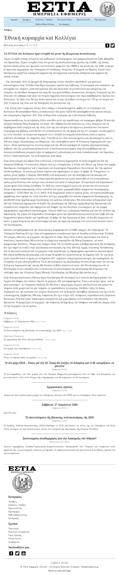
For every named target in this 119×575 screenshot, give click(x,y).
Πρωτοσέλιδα (83, 19)
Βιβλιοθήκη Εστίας (44, 24)
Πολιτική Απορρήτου (18, 532)
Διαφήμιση (13, 542)
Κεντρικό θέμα (64, 19)
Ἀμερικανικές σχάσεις (59, 387)
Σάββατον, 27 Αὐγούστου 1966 (19, 321)
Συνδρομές (64, 24)
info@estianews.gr (90, 567)
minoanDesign (64, 570)
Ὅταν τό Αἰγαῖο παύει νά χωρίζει (20, 357)
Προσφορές (100, 19)
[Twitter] (112, 46)
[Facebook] (107, 46)
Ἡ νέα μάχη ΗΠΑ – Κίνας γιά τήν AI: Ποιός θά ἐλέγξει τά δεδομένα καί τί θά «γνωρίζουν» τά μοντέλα (59, 364)
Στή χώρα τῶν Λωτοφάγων (17, 348)
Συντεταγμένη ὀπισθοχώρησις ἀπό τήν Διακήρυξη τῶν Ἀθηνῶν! (59, 438)
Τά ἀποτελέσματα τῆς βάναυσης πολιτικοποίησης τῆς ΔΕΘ (32, 330)
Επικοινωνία (14, 538)
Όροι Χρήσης (15, 535)
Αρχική (14, 19)
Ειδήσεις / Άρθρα (44, 19)
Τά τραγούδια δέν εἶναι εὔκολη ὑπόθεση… (24, 339)
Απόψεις (26, 19)
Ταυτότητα (13, 528)
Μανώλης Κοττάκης (14, 45)
